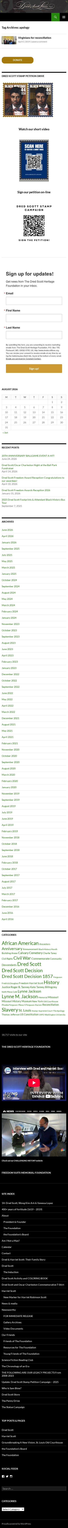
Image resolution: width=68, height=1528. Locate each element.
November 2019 (10, 793)
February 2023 (10, 661)
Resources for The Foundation (19, 1347)
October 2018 (9, 843)
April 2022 (7, 705)
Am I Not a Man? (11, 1240)
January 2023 (9, 667)
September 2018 (11, 850)
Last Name (13, 327)
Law (15, 991)
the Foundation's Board (14, 1448)
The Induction (10, 1272)
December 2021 (10, 718)
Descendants (9, 964)
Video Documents (13, 1328)
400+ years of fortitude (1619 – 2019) (22, 1209)
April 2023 (7, 655)
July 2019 (7, 812)
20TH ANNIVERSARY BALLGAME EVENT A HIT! (28, 455)
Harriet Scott (36, 983)
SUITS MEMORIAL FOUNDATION (26, 1172)
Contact (6, 1253)
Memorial (42, 997)
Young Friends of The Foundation (21, 1353)
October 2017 (9, 868)
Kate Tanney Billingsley (43, 987)
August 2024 (9, 592)
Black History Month (48, 949)
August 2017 (9, 881)
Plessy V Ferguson (26, 1005)
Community (56, 958)
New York (37, 1001)
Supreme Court (45, 1010)
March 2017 (8, 893)
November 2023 (10, 623)
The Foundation (12, 1228)
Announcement (30, 949)
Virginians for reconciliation (34, 37)
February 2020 (10, 780)
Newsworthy (9, 1309)
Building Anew (10, 953)
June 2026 (7, 529)
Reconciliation (50, 1004)
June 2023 (7, 649)
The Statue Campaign (13, 1407)
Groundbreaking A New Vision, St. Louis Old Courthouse (32, 1442)
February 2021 (10, 743)
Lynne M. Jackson (20, 996)
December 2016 (10, 906)
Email (9, 293)
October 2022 (9, 680)
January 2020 (9, 787)
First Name (13, 310)
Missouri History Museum (17, 1001)
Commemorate (40, 958)
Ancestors (44, 944)
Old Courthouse (50, 1001)
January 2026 (9, 542)
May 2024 (7, 598)
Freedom (24, 983)
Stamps (35, 1011)
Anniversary (12, 948)
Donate (17, 60)
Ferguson (57, 977)
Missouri (53, 997)
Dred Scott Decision (22, 970)
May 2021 (7, 730)
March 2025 (8, 567)
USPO (41, 1014)
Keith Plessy (7, 991)
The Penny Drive (11, 1400)
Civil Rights (7, 958)
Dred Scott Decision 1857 (27, 976)
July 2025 (7, 554)
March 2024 (8, 605)
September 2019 (11, 799)
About (5, 1215)
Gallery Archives (12, 1322)
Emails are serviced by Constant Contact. (23, 358)
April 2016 (7, 919)
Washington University (55, 1014)
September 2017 (11, 875)
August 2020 (9, 768)
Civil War (22, 957)
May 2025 (7, 561)
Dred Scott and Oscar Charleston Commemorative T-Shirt (33, 1284)
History (51, 982)
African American (20, 943)
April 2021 (7, 736)
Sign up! (34, 368)
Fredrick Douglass (10, 983)
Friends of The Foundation (17, 1341)
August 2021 (9, 724)
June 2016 (7, 912)
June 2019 (7, 818)
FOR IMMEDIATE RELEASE (18, 1316)
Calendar (7, 1246)
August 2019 (9, 806)
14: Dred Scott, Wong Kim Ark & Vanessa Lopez (27, 1203)
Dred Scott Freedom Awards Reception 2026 (26, 490)
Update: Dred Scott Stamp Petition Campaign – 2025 (30, 1381)
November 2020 (10, 749)
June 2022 (7, 693)
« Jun (5, 432)
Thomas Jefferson (11, 1014)
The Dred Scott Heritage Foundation (26, 1046)
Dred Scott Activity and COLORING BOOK (25, 1278)
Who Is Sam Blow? (11, 1388)
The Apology (59, 1010)
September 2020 (11, 762)
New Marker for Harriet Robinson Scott (24, 1297)
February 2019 (10, 831)
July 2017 (7, 887)
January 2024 (9, 617)
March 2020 (8, 774)
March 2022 (8, 711)
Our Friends (8, 1334)
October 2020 (9, 755)
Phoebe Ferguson (10, 1005)
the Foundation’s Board (16, 1234)
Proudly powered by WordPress (16, 1523)
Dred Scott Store (11, 1394)
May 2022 (7, 699)
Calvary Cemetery (30, 953)
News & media (9, 1303)
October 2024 (9, 580)
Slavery (10, 1010)
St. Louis (25, 1010)
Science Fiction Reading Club (17, 1359)
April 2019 (7, 824)
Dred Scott (29, 964)
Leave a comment (39, 41)
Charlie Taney (50, 953)
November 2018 (10, 837)
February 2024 (10, 611)
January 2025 (9, 573)
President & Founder (14, 1221)
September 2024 (11, 586)
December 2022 (10, 674)
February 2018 (10, 862)
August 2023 (9, 642)
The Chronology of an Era (15, 1366)
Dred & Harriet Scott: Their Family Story (23, 1259)
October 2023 (9, 630)
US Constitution (29, 1014)
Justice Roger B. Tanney (16, 987)
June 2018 (7, 856)
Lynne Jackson (29, 991)
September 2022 (11, 686)
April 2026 (7, 536)
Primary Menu (64, 17)
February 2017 (10, 900)
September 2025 (11, 548)
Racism (38, 1005)
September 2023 (11, 636)
